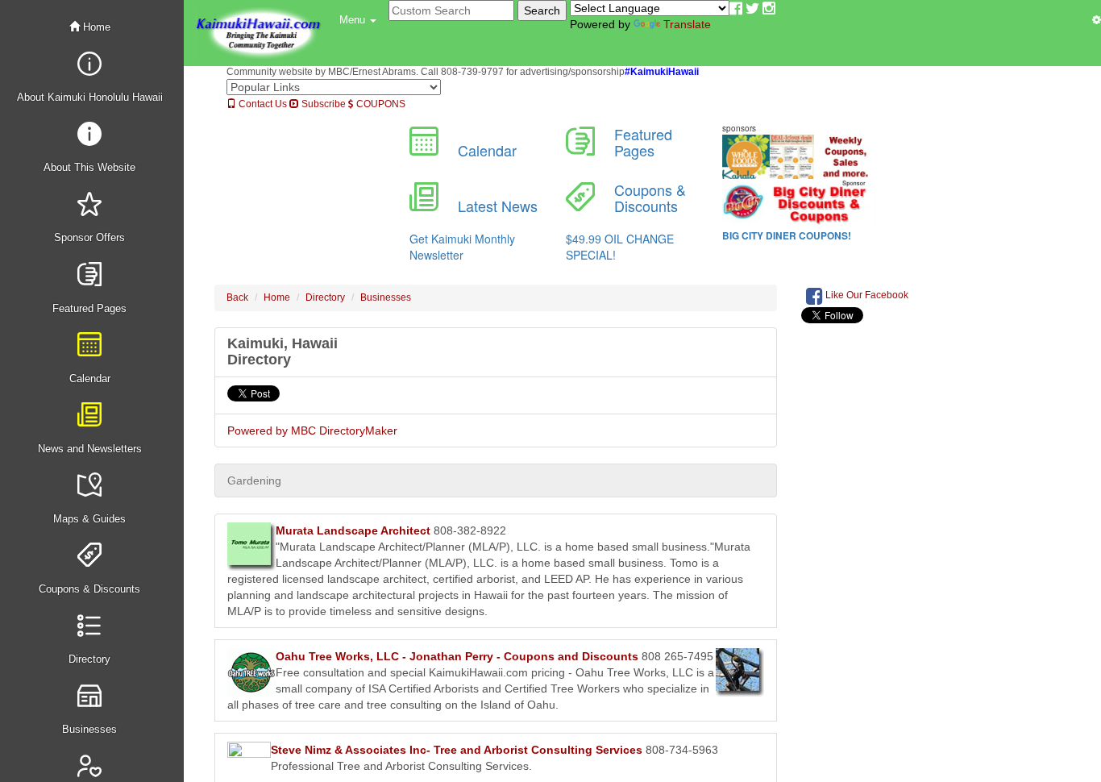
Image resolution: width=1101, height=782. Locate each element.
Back (237, 297)
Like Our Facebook (865, 295)
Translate (687, 24)
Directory (325, 297)
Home (95, 27)
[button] (357, 20)
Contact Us (261, 104)
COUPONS (379, 104)
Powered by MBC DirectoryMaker (312, 430)
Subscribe (322, 104)
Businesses (385, 297)
